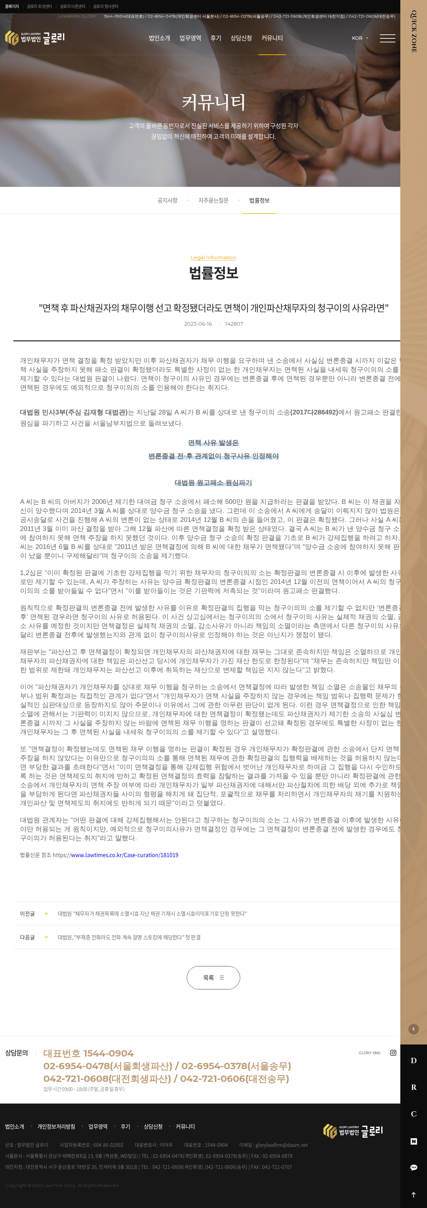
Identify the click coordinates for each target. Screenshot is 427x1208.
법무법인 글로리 (54, 38)
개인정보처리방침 (56, 1126)
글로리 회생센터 (39, 6)
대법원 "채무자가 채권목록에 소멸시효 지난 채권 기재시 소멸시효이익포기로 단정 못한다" (152, 913)
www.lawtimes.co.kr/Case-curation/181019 (124, 855)
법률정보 (259, 200)
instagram (393, 1053)
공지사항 (167, 200)
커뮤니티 (272, 37)
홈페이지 (12, 6)
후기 (215, 37)
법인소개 (159, 37)
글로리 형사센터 (105, 6)
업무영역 (190, 37)
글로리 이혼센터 (72, 6)
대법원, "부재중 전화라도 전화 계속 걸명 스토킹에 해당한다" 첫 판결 (129, 937)
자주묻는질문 (213, 200)
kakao (413, 1168)
